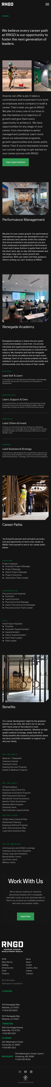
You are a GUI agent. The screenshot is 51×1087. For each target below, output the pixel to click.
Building (5, 965)
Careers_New (32, 968)
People (29, 965)
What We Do (7, 962)
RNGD (9, 4)
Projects (5, 974)
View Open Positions (15, 162)
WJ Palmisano (8, 980)
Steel (4, 971)
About (28, 962)
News (28, 959)
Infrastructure (7, 968)
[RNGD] (12, 951)
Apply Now (26, 916)
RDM (4, 959)
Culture (29, 971)
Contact (29, 974)
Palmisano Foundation (12, 984)
